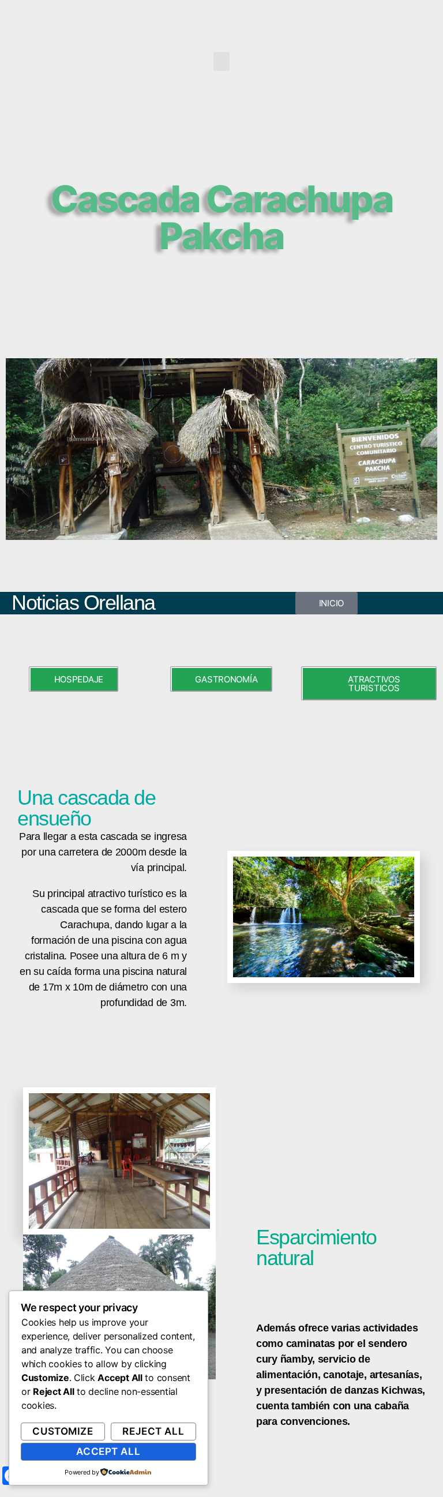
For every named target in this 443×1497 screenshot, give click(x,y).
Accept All (108, 1451)
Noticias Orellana (83, 602)
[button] (221, 61)
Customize (62, 1431)
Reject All (153, 1431)
